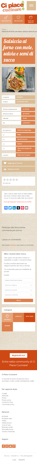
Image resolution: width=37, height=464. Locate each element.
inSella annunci (7, 423)
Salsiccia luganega (24, 130)
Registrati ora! (18, 355)
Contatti (4, 393)
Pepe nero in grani (23, 155)
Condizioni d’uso (7, 402)
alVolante (5, 416)
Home (4, 29)
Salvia (19, 144)
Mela (19, 135)
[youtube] (10, 446)
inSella (4, 421)
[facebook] (3, 446)
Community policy (8, 404)
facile (25, 118)
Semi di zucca (22, 139)
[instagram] (7, 446)
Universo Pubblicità (8, 431)
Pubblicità (5, 396)
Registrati (22, 460)
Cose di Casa (6, 425)
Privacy (4, 398)
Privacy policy (6, 400)
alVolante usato (7, 418)
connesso (13, 245)
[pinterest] (14, 446)
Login (14, 460)
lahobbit (20, 97)
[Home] (12, 6)
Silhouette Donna (7, 429)
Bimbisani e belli (7, 427)
